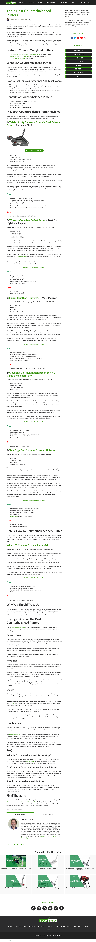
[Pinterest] (44, 908)
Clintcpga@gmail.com (27, 838)
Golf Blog (22, 3)
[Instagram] (56, 908)
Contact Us (32, 926)
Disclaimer (41, 926)
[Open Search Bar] (89, 2)
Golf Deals (31, 3)
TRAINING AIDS (78, 54)
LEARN (78, 65)
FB (48, 836)
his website (54, 836)
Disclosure (50, 926)
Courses (82, 3)
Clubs (40, 3)
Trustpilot (9, 940)
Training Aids (51, 3)
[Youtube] (50, 908)
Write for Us (77, 926)
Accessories (63, 3)
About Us (10, 926)
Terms (48, 929)
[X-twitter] (39, 908)
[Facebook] (33, 908)
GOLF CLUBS (78, 50)
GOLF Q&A (78, 69)
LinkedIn (42, 836)
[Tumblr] (61, 908)
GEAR (78, 76)
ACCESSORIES (78, 72)
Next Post (20, 845)
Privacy (86, 926)
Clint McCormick (14, 19)
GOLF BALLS (78, 58)
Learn (73, 3)
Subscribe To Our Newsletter (63, 926)
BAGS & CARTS (79, 61)
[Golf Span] (11, 2)
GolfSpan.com (47, 935)
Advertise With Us (21, 926)
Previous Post (12, 845)
